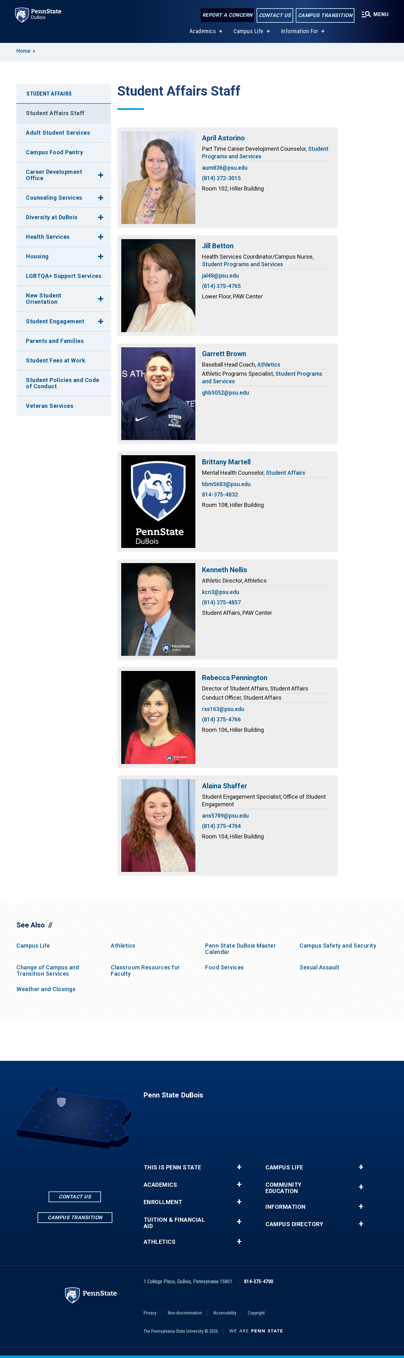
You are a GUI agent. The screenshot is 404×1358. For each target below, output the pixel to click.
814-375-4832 (220, 494)
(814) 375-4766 (221, 719)
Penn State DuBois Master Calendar (240, 948)
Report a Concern (227, 15)
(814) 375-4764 (221, 826)
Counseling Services (54, 197)
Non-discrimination (185, 1312)
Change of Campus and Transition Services (47, 970)
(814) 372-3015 (221, 178)
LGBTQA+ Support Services (63, 276)
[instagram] (91, 1166)
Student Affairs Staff (55, 113)
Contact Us (275, 15)
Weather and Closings (45, 989)
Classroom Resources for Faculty (145, 970)
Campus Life (249, 31)
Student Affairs (285, 472)
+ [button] (239, 1167)
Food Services (224, 967)
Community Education (283, 1188)
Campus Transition (325, 15)
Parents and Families (55, 341)
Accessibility (224, 1312)
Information (285, 1207)
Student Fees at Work (55, 360)
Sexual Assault (319, 967)
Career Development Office (54, 174)
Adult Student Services (58, 132)
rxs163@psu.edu (223, 709)
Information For (299, 31)
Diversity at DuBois (52, 217)
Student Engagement (55, 321)
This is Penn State (172, 1167)
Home (23, 51)
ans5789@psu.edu (225, 815)
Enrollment (163, 1202)
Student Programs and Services (242, 264)
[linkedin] (74, 1166)
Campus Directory (294, 1224)
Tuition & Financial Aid (174, 1223)
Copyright (256, 1312)
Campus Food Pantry (54, 152)
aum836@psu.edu (224, 167)
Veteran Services (49, 406)
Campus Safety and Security (338, 945)
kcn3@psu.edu (220, 592)
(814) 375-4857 (221, 602)
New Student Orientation (44, 298)
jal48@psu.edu (220, 275)
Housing (37, 256)
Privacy (150, 1312)
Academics (202, 31)
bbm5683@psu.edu (226, 484)
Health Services (48, 236)
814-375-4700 (258, 1282)
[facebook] (58, 1166)
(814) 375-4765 (221, 286)
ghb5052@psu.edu (225, 392)
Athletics (268, 364)
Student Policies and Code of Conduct (62, 383)
